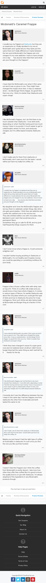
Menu (5, 7)
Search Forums (7, 11)
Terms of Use (23, 561)
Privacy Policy (23, 565)
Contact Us (23, 534)
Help (23, 552)
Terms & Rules (23, 556)
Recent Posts (18, 11)
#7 (43, 308)
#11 (43, 483)
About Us (23, 529)
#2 (43, 99)
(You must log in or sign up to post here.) (23, 489)
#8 (43, 356)
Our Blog (23, 525)
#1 (43, 64)
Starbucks (28, 44)
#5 (43, 229)
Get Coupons (23, 520)
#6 (43, 266)
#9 (43, 406)
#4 (43, 165)
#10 (43, 447)
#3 (43, 137)
